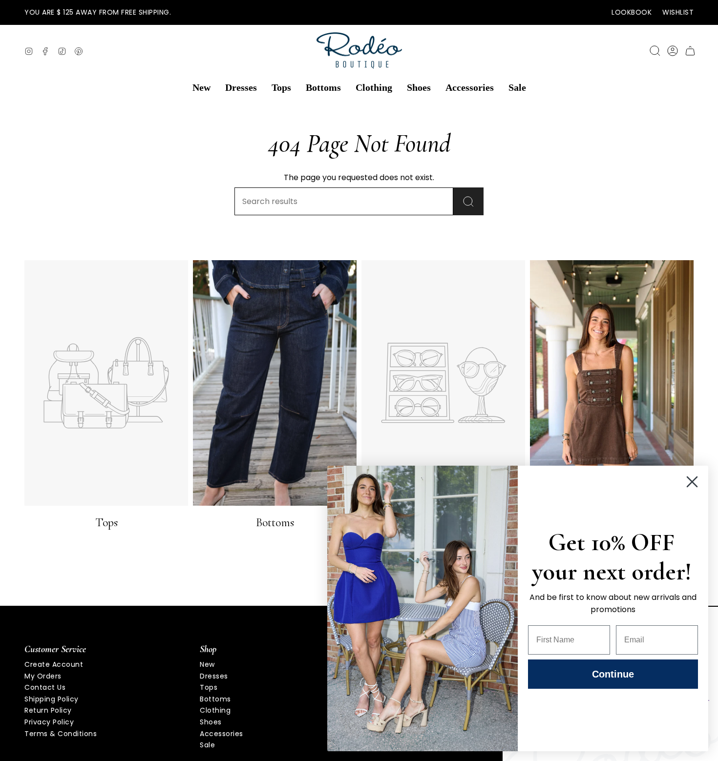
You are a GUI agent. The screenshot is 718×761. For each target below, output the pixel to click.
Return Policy (48, 710)
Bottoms (215, 699)
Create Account (53, 664)
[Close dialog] (692, 482)
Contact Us (44, 687)
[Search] (468, 201)
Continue (613, 674)
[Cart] (690, 50)
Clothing (215, 710)
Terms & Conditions (60, 734)
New (207, 664)
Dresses (214, 676)
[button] (201, 88)
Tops (208, 687)
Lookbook (632, 12)
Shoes (211, 722)
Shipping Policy (51, 699)
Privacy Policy (49, 722)
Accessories (221, 734)
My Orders (43, 676)
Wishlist (678, 12)
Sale (207, 745)
